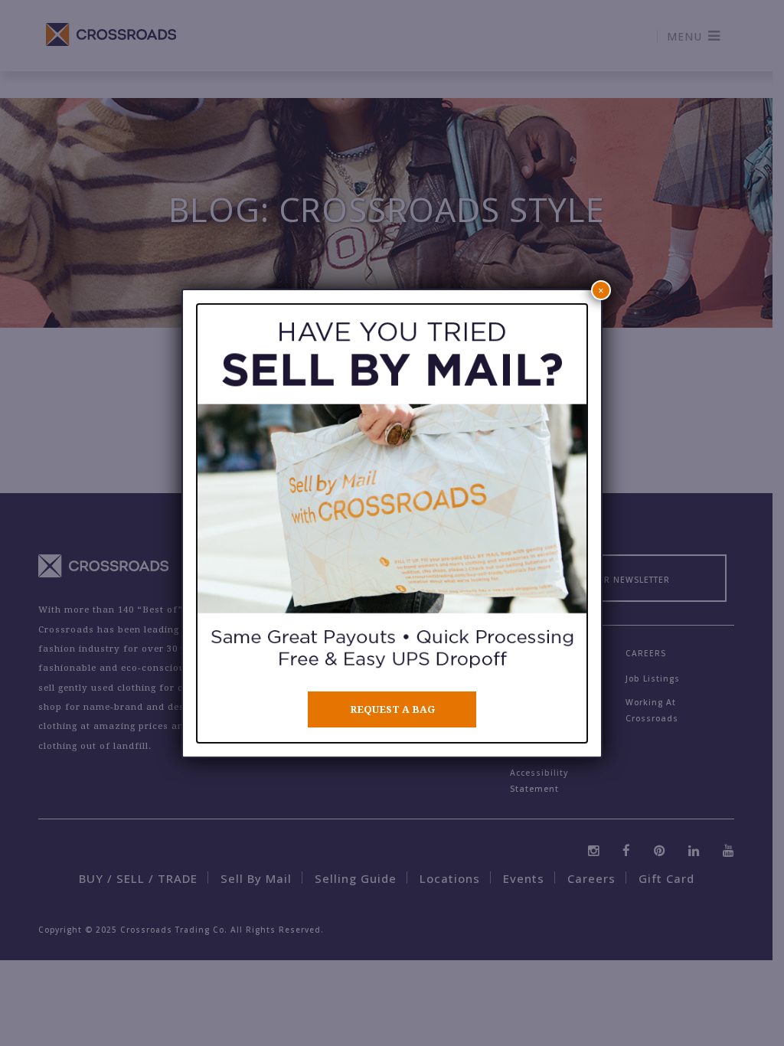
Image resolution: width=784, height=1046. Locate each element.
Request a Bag (392, 709)
